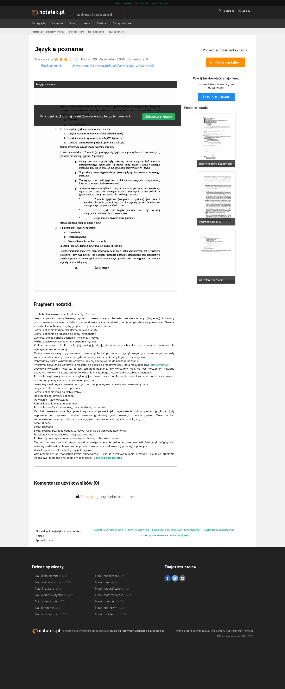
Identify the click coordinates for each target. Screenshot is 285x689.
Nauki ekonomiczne (48, 582)
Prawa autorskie (185, 630)
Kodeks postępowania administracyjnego (164, 535)
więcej (166, 3)
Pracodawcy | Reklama (209, 630)
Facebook (167, 578)
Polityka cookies (155, 630)
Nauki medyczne (46, 601)
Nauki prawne (104, 601)
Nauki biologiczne (47, 575)
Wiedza (101, 23)
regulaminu (114, 630)
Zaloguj (246, 10)
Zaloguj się (89, 497)
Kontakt (248, 630)
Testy (86, 23)
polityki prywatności (134, 630)
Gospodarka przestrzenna (219, 529)
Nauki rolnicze (44, 607)
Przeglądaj (39, 23)
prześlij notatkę (217, 97)
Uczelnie (57, 23)
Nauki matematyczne (109, 595)
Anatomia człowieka (137, 529)
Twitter (175, 578)
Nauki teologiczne (107, 614)
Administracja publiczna (108, 529)
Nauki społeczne (106, 607)
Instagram (182, 578)
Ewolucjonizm (192, 529)
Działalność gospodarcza (167, 529)
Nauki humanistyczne (49, 595)
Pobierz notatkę (227, 62)
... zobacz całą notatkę (107, 457)
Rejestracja (228, 10)
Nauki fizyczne (44, 588)
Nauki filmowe (104, 582)
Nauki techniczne (46, 614)
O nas (226, 630)
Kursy (73, 23)
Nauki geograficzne (108, 588)
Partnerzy (237, 630)
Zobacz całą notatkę (158, 116)
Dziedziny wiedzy (48, 567)
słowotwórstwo (160, 364)
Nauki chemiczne (106, 575)
